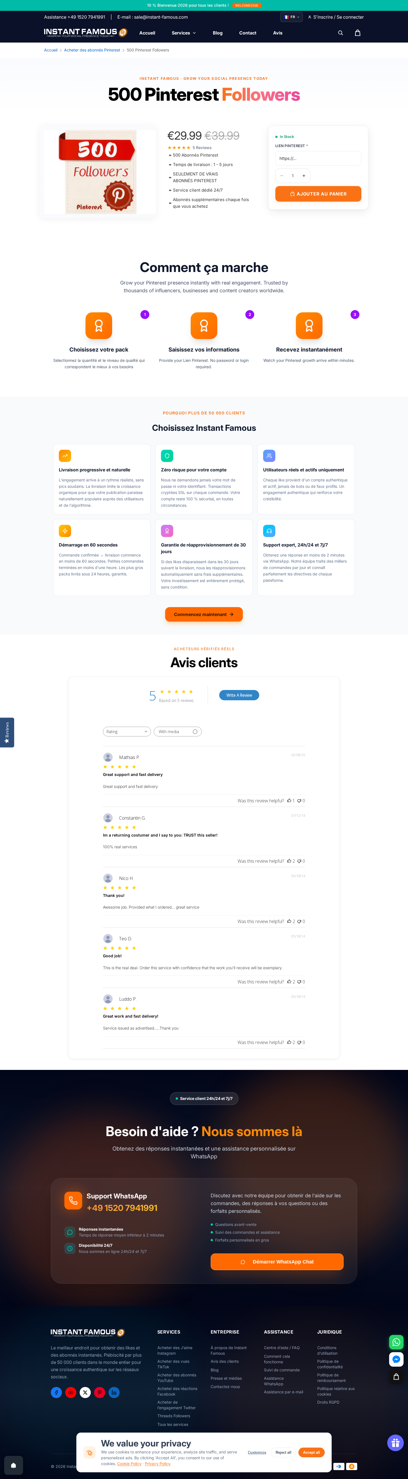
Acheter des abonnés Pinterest (92, 50)
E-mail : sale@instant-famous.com (152, 17)
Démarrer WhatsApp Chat (283, 1262)
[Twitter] (85, 1392)
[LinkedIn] (114, 1392)
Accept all (311, 1452)
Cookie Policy (129, 1463)
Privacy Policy (157, 1463)
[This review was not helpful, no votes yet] (299, 801)
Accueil (50, 50)
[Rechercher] (340, 33)
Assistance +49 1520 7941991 (74, 17)
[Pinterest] (99, 1392)
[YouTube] (70, 1392)
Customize (257, 1452)
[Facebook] (56, 1392)
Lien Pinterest (291, 146)
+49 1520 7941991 (122, 1208)
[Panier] (396, 1376)
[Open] (13, 1465)
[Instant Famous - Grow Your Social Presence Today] (86, 32)
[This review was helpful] (289, 861)
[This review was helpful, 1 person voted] (289, 801)
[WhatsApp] (396, 1342)
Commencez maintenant (200, 614)
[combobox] (127, 731)
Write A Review (239, 695)
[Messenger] (396, 1359)
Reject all (283, 1452)
